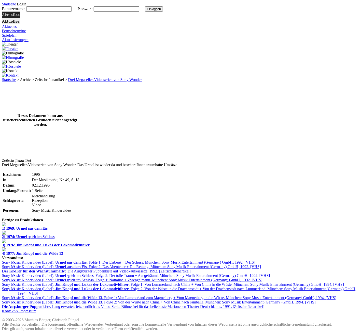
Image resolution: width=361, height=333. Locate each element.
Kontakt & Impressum (19, 311)
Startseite (9, 80)
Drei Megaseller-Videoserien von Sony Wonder (105, 80)
